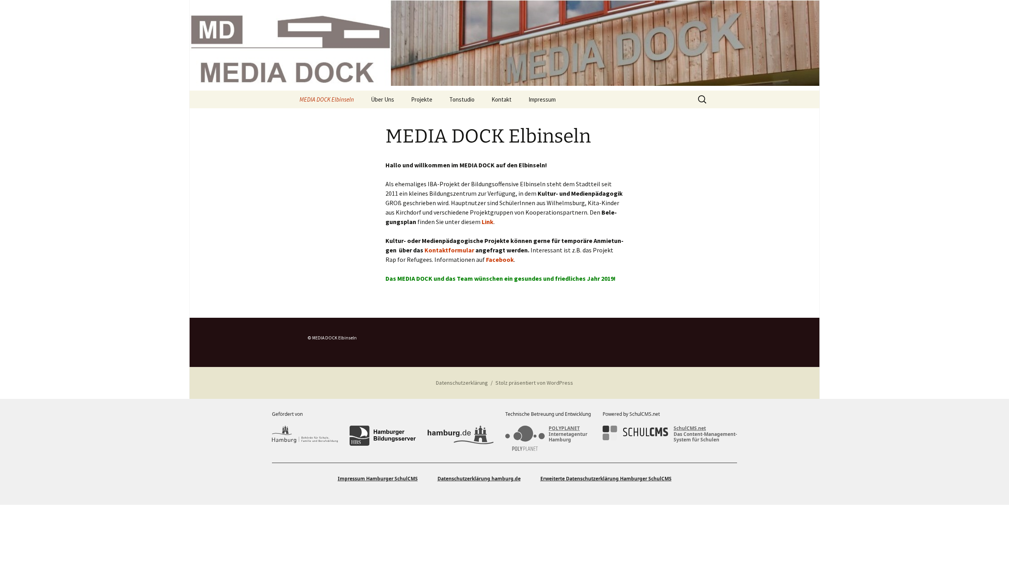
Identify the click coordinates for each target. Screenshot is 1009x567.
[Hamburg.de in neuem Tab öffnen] (460, 435)
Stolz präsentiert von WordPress (534, 382)
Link (487, 222)
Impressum (542, 99)
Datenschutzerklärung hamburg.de (479, 478)
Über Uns (382, 99)
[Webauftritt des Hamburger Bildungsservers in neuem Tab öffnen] (382, 435)
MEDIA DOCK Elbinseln (327, 99)
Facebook (500, 259)
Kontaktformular (449, 250)
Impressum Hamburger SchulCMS (378, 478)
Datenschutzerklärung (462, 382)
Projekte (421, 99)
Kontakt (501, 99)
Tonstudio (462, 99)
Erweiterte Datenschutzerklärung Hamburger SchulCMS (606, 478)
